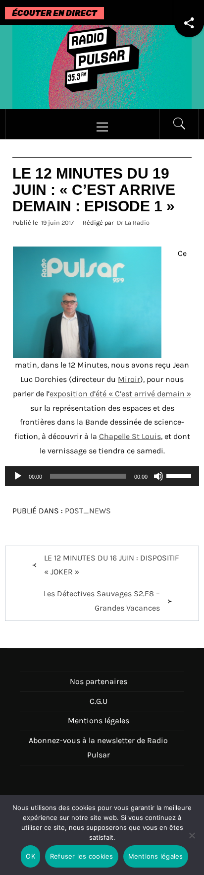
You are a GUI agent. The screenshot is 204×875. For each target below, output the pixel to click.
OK (30, 856)
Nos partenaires (98, 681)
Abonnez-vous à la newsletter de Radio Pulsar (98, 747)
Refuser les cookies (81, 856)
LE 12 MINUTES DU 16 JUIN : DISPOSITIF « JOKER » (111, 565)
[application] (102, 476)
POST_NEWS (88, 510)
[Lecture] (18, 482)
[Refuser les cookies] (192, 841)
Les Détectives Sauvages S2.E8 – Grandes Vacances (102, 601)
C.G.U (98, 701)
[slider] (180, 475)
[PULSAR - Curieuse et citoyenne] (102, 66)
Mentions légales (98, 720)
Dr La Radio (133, 222)
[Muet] (158, 482)
